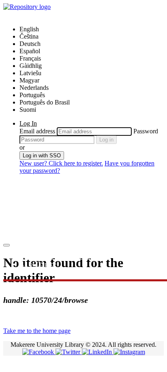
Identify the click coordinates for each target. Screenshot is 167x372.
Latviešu (30, 73)
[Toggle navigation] (6, 245)
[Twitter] (69, 351)
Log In (28, 123)
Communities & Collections (54, 256)
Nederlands (34, 87)
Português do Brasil (44, 102)
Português (32, 94)
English (29, 29)
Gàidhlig (30, 65)
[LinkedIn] (97, 351)
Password (145, 131)
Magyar (29, 80)
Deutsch (30, 43)
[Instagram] (129, 351)
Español (29, 51)
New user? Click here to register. (61, 163)
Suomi (27, 109)
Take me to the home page (37, 330)
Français (30, 58)
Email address (37, 131)
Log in (106, 140)
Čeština (29, 36)
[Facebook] (39, 351)
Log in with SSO (42, 155)
